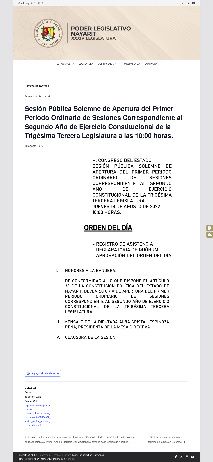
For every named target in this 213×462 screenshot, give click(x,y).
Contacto (151, 63)
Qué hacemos (106, 63)
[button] (72, 64)
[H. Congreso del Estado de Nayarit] (106, 8)
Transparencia (131, 63)
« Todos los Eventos (37, 85)
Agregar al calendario (43, 373)
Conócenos (63, 63)
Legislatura (86, 63)
